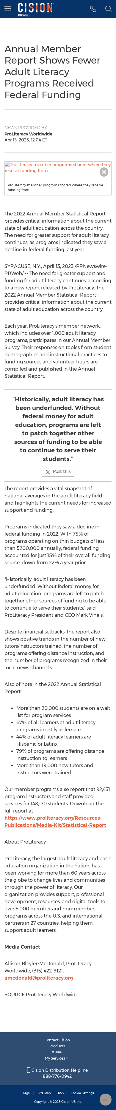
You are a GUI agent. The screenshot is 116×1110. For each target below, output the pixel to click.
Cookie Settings (82, 1093)
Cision (65, 1102)
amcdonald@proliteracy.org (38, 978)
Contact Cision (57, 1040)
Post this (61, 471)
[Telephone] (93, 9)
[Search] (108, 9)
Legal (27, 1093)
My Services (55, 1058)
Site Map (44, 1093)
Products (57, 1046)
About (57, 1051)
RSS (61, 1093)
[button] (58, 168)
